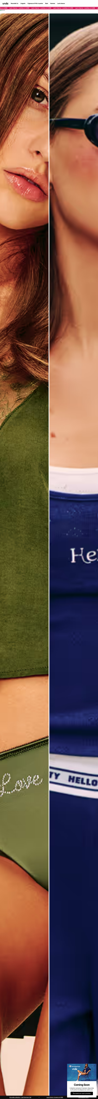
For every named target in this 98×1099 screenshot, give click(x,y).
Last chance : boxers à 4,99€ (55, 1097)
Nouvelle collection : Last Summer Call (20, 1097)
